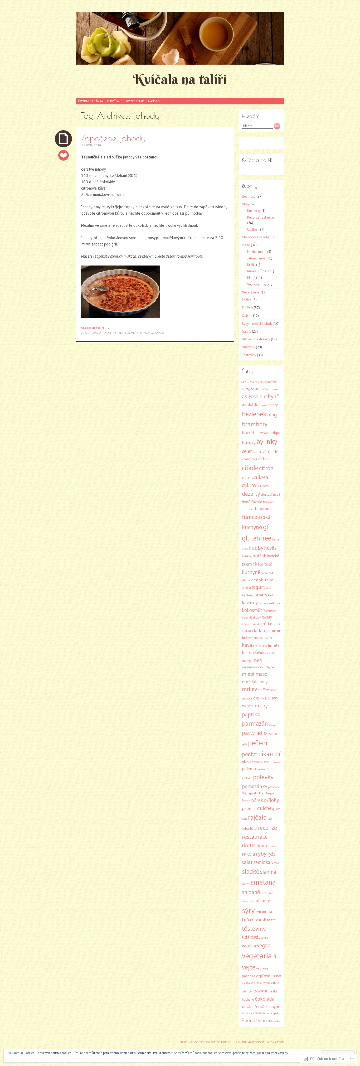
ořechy (261, 705)
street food (267, 893)
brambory (254, 424)
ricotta (249, 845)
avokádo (250, 405)
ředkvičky (248, 1013)
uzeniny (263, 937)
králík (256, 624)
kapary (260, 595)
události (250, 937)
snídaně (251, 892)
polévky (263, 777)
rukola (248, 854)
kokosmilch (253, 610)
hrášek (259, 556)
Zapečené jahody (113, 138)
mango (247, 661)
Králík (251, 265)
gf (266, 527)
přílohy (271, 800)
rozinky (272, 846)
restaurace (255, 836)
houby (256, 547)
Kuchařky (254, 211)
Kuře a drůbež (257, 271)
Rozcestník (135, 101)
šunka (264, 1021)
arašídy (261, 388)
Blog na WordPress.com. (198, 1042)
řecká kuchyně (267, 1006)
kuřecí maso (253, 637)
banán (263, 405)
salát (247, 862)
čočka (248, 1006)
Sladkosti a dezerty (95, 328)
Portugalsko (250, 793)
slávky (246, 883)
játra (268, 588)
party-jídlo (254, 732)
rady (244, 819)
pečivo (249, 754)
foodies (264, 509)
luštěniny (259, 653)
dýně (246, 501)
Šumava (267, 1013)
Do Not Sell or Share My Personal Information (250, 1042)
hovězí (271, 548)
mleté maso (254, 674)
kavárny (250, 603)
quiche (264, 808)
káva (247, 645)
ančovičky (258, 382)
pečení (118, 333)
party (272, 724)
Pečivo (247, 300)
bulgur (275, 432)
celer (247, 451)
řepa (258, 1013)
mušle (273, 690)
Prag (262, 793)
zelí (250, 991)
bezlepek (254, 414)
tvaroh (260, 919)
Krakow (254, 617)
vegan (263, 945)
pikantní (269, 754)
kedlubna (274, 603)
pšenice (249, 808)
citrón (85, 333)
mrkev (249, 689)
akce (246, 381)
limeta (274, 645)
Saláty (246, 331)
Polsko (261, 769)
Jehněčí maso (257, 258)
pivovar (255, 762)
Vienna (246, 983)
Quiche (247, 315)
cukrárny (263, 486)
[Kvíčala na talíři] (180, 38)
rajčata (257, 817)
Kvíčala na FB (257, 160)
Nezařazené (251, 292)
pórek (257, 800)
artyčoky (273, 389)
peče (244, 744)
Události (253, 229)
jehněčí (246, 588)
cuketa (261, 477)
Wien (244, 991)
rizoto (261, 845)
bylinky (266, 441)
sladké (130, 333)
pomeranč (274, 787)
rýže (271, 854)
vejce (248, 967)
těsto (271, 920)
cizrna (247, 477)
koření (245, 617)
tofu (258, 912)
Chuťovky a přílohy (256, 237)
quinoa (276, 809)
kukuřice (262, 630)
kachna (247, 595)
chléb (275, 451)
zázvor (261, 990)
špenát (249, 1020)
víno (275, 982)
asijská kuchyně (261, 396)
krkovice (247, 624)
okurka (260, 698)
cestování (261, 451)
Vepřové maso (258, 284)
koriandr (271, 611)
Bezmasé (249, 196)
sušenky (262, 901)
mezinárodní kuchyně (258, 667)
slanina (268, 872)
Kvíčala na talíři (180, 79)
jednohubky (262, 579)
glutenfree (256, 538)
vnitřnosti (256, 983)
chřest (264, 458)
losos (247, 652)
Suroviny (248, 347)
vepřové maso (268, 975)
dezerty (251, 493)
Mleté (251, 278)
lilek (263, 645)
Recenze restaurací (261, 217)
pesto (272, 733)
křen (255, 646)
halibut (276, 539)
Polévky (247, 308)
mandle (271, 653)
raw (269, 819)
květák (268, 638)
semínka (261, 862)
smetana (143, 333)
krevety (266, 617)
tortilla (267, 911)
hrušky (247, 556)
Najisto (154, 101)
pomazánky (254, 786)
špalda (277, 1013)
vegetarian (259, 956)
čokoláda (157, 333)
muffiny (263, 690)
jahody (97, 333)
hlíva (245, 549)
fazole (256, 501)
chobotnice (249, 459)
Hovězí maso (256, 251)
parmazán (255, 723)
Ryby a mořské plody (257, 323)
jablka (267, 572)
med (257, 660)
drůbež (275, 494)
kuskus (276, 631)
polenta (249, 768)
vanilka (249, 945)
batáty (272, 405)
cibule (250, 468)
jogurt (258, 587)
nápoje (247, 698)
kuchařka (247, 631)
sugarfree (247, 901)
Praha (246, 801)
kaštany (263, 603)
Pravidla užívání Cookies (272, 1053)
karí (270, 595)
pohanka (275, 762)
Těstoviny (249, 355)
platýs (265, 762)
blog (272, 414)
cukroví (249, 485)
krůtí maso (270, 623)
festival (249, 508)
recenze (267, 827)
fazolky (268, 502)
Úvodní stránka (90, 101)
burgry (249, 442)
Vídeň (266, 983)
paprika (251, 714)
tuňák (248, 920)
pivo (245, 762)
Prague (269, 793)
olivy (272, 698)
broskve (264, 433)
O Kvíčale (114, 101)
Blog (245, 204)
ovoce (107, 333)
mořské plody (254, 681)
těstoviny (254, 928)
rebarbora (249, 829)
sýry (248, 910)
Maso (246, 245)
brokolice (250, 432)
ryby (261, 853)
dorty (265, 494)
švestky (275, 1021)
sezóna (275, 863)
